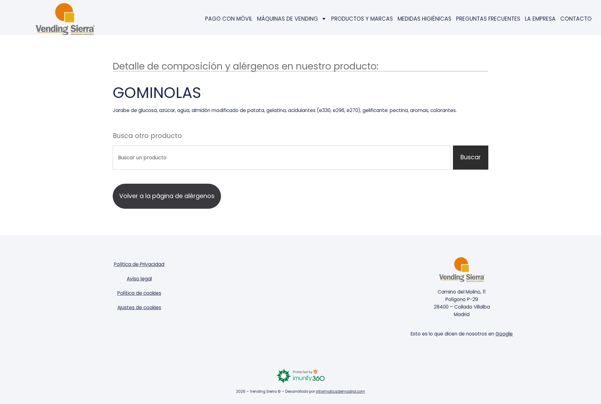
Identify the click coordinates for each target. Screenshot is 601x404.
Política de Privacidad (139, 264)
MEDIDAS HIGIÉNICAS (424, 19)
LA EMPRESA (540, 19)
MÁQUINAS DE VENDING (287, 19)
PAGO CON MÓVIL (228, 19)
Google (504, 333)
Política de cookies (139, 293)
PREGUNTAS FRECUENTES (488, 19)
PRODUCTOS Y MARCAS (362, 19)
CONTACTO (576, 19)
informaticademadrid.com (340, 391)
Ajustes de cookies (139, 307)
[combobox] (281, 158)
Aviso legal (139, 278)
